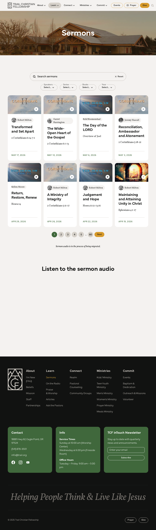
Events (117, 5)
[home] (21, 5)
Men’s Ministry (105, 393)
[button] (41, 5)
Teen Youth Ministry (103, 385)
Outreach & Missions (134, 393)
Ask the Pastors (54, 405)
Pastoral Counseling (76, 385)
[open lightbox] (24, 104)
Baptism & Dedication (129, 385)
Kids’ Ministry (104, 377)
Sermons (51, 377)
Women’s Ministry (107, 399)
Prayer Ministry (105, 405)
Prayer (131, 520)
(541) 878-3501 (19, 449)
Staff (29, 399)
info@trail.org (19, 455)
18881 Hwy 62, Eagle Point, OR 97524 (27, 441)
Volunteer (128, 399)
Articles (50, 399)
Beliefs (30, 387)
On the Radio (53, 383)
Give (145, 5)
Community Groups (81, 393)
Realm (73, 377)
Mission (30, 393)
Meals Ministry (105, 411)
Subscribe (126, 458)
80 (90, 234)
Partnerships (33, 405)
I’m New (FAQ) (30, 379)
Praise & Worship (51, 391)
